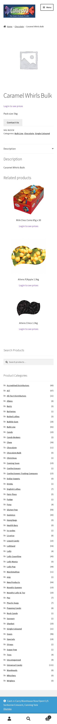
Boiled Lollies (13, 416)
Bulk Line (19, 133)
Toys (9, 654)
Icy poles (11, 530)
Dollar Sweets (13, 478)
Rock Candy (12, 613)
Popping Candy (14, 608)
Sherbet (10, 623)
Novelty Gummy (14, 587)
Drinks (10, 483)
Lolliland (11, 546)
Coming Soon (13, 463)
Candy (10, 432)
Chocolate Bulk (14, 452)
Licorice (10, 535)
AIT (8, 390)
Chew (9, 442)
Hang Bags (12, 520)
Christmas (12, 458)
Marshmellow (13, 571)
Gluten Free (12, 509)
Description (9, 148)
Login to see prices (13, 106)
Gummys (11, 515)
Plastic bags (13, 603)
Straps (10, 644)
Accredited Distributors (18, 385)
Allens (10, 401)
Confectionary (14, 468)
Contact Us (13, 122)
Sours (9, 634)
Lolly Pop (11, 566)
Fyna (9, 504)
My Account (9, 719)
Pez (8, 597)
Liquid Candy (13, 540)
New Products (13, 582)
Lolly (9, 551)
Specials (11, 639)
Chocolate (19, 26)
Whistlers (11, 675)
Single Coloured (42, 133)
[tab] (28, 148)
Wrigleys (11, 680)
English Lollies (14, 489)
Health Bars (12, 525)
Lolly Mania (12, 561)
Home (9, 26)
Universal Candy (14, 665)
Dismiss (7, 708)
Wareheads (12, 670)
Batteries (11, 411)
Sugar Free (12, 649)
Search (28, 719)
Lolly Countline (14, 556)
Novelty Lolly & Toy (16, 592)
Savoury (11, 618)
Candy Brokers (13, 437)
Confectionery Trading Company (22, 473)
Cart (44, 716)
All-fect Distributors (16, 395)
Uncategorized (14, 659)
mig (8, 577)
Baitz (9, 406)
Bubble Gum (12, 421)
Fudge (10, 499)
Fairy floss (12, 494)
